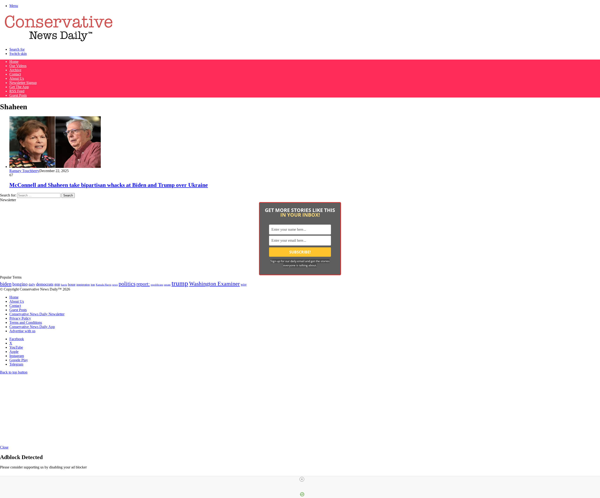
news (115, 284)
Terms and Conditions (25, 322)
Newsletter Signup (23, 83)
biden (5, 284)
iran (93, 284)
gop (57, 284)
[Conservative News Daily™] (58, 41)
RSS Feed (16, 91)
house (71, 284)
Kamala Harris (103, 284)
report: (143, 284)
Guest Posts (18, 95)
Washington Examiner (214, 284)
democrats (44, 284)
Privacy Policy (20, 318)
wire (244, 284)
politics (127, 283)
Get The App (19, 87)
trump (180, 283)
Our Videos (17, 66)
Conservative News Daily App (32, 327)
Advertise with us (22, 331)
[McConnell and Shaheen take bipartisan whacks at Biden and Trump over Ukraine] (55, 167)
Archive (15, 70)
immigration (83, 284)
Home (14, 62)
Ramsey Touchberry (24, 171)
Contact (15, 74)
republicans (157, 284)
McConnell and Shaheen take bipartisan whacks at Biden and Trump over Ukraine (108, 185)
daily (32, 284)
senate (167, 284)
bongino (20, 284)
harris (64, 284)
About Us (16, 78)
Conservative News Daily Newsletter (36, 314)
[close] (302, 479)
